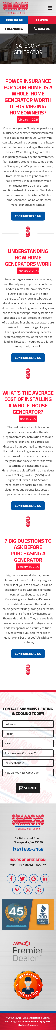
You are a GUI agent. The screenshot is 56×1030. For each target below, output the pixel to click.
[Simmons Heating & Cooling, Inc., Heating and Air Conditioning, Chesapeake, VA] (28, 914)
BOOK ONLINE (14, 20)
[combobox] (28, 753)
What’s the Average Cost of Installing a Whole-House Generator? (28, 402)
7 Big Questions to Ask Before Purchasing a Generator (28, 550)
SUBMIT (30, 788)
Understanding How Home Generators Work (28, 257)
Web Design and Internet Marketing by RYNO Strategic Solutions (28, 1023)
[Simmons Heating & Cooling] (15, 7)
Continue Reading (28, 216)
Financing (14, 29)
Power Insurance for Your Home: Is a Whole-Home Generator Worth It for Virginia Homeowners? (28, 96)
